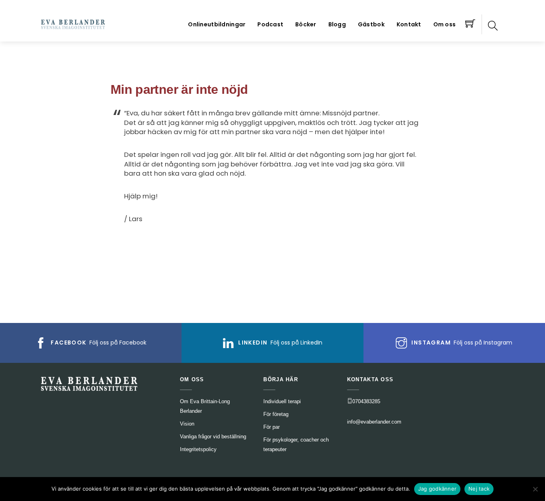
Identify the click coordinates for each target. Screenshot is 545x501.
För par (271, 427)
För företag (275, 414)
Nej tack (479, 488)
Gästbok (371, 24)
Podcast (270, 24)
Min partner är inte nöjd (179, 89)
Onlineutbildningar (216, 24)
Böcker (305, 24)
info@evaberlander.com (374, 422)
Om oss (444, 24)
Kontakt (409, 24)
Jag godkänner (437, 488)
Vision (187, 424)
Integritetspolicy (198, 449)
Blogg (337, 24)
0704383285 (366, 401)
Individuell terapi (282, 401)
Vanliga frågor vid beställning (213, 437)
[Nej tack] (535, 489)
